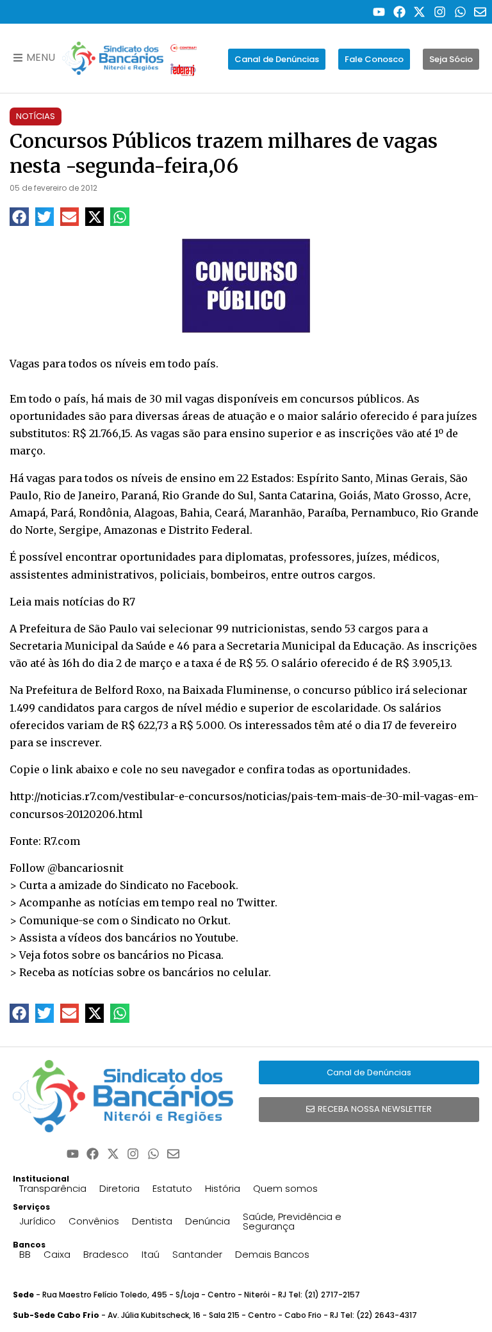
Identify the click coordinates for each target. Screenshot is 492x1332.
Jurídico (37, 1221)
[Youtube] (379, 11)
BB (25, 1254)
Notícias (35, 116)
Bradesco (106, 1254)
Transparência (52, 1188)
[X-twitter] (420, 11)
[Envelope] (480, 11)
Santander (197, 1254)
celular (250, 972)
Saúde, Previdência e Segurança (292, 1221)
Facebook (211, 885)
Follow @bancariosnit (67, 868)
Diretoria (119, 1188)
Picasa (204, 955)
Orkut (213, 920)
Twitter (255, 902)
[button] (19, 216)
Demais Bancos (272, 1254)
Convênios (94, 1221)
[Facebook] (399, 11)
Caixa (57, 1254)
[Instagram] (439, 11)
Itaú (151, 1254)
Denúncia (207, 1221)
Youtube (215, 937)
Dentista (152, 1221)
